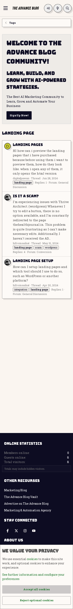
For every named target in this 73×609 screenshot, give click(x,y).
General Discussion (34, 294)
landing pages (28, 145)
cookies (32, 559)
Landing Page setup (33, 261)
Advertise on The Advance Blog (26, 503)
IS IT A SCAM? (26, 196)
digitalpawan (21, 178)
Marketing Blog (15, 490)
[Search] (67, 8)
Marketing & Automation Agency (27, 510)
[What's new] (58, 8)
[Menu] (5, 8)
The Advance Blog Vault (21, 497)
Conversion (44, 252)
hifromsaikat (21, 243)
